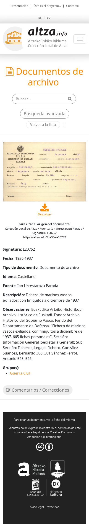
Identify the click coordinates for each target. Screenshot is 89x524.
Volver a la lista (43, 124)
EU (49, 17)
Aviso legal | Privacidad (44, 507)
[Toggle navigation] (79, 39)
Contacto (72, 6)
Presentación (19, 6)
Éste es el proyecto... (47, 6)
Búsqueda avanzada (44, 114)
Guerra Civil (20, 373)
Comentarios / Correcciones (39, 390)
